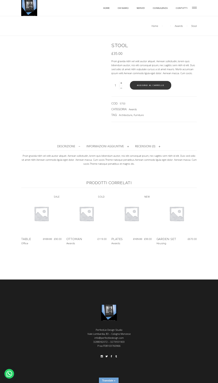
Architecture (125, 115)
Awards (179, 25)
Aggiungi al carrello (150, 85)
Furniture (139, 115)
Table (26, 239)
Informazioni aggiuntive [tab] (105, 146)
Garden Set (166, 239)
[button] (9, 374)
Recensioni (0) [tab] (145, 146)
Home (155, 25)
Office (24, 243)
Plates (117, 239)
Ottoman (74, 239)
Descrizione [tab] (66, 146)
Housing (161, 243)
